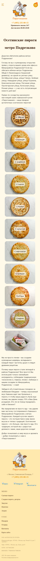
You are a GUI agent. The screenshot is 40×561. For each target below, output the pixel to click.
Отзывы (4, 525)
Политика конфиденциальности (10, 557)
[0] (32, 4)
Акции (4, 511)
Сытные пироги (7, 495)
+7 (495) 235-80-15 (20, 22)
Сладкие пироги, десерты (11, 499)
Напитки (5, 507)
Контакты (5, 529)
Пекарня (5, 521)
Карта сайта (6, 532)
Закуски (4, 503)
